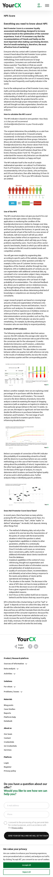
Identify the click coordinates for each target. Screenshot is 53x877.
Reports (7, 713)
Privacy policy (10, 771)
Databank (8, 721)
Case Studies (9, 709)
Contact (7, 738)
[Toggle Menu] (47, 5)
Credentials (9, 742)
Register (7, 767)
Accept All (26, 865)
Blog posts (8, 705)
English (21, 648)
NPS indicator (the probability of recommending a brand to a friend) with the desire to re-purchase (26, 456)
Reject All (27, 872)
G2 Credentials (10, 746)
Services (7, 750)
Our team (8, 734)
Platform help (10, 717)
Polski (20, 645)
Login (6, 763)
